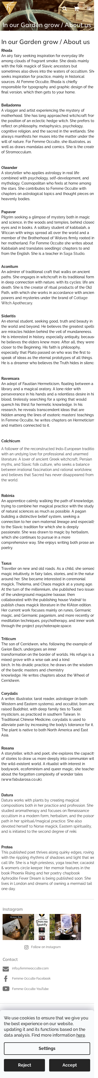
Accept (69, 1065)
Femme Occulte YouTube (30, 989)
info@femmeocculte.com (30, 968)
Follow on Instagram (46, 947)
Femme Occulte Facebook (31, 978)
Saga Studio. (74, 253)
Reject (24, 1065)
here (80, 1035)
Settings (47, 1048)
